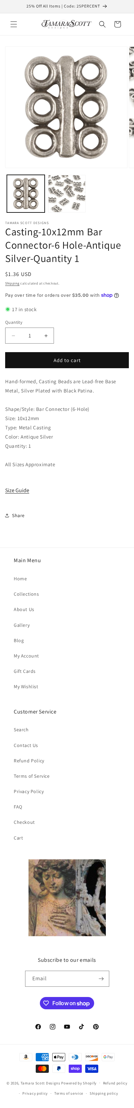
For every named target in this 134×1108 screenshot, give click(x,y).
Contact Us (26, 745)
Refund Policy (29, 761)
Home (20, 579)
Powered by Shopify (79, 1082)
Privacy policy (35, 1093)
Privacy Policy (29, 791)
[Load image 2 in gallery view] (67, 193)
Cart (18, 838)
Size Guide (17, 490)
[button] (13, 24)
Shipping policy (104, 1093)
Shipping (12, 283)
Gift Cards (25, 671)
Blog (19, 640)
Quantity (13, 322)
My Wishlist (26, 686)
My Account (26, 656)
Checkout (24, 822)
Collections (26, 594)
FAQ (18, 807)
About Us (24, 609)
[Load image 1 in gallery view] (26, 193)
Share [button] (18, 515)
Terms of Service (32, 776)
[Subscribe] (101, 979)
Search (21, 729)
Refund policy (115, 1083)
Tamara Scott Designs (40, 1082)
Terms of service (68, 1093)
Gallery (22, 625)
